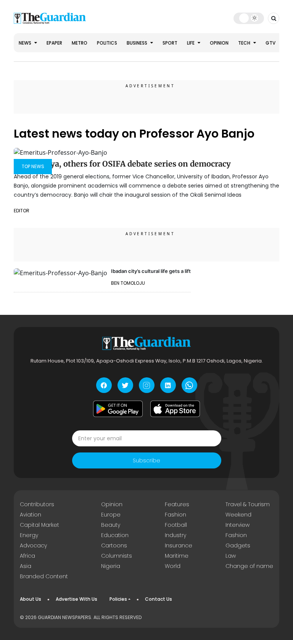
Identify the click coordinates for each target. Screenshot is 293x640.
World (172, 566)
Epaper (54, 43)
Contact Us (158, 599)
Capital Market (39, 525)
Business (137, 43)
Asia (25, 566)
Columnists (116, 556)
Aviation (30, 514)
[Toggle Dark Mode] (249, 18)
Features (177, 504)
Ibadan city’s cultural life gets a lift (151, 271)
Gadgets (237, 545)
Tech (244, 43)
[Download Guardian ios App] (175, 408)
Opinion (219, 43)
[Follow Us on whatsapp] (189, 385)
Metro (79, 43)
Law (230, 556)
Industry (175, 535)
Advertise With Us (76, 599)
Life (191, 43)
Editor (21, 210)
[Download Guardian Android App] (118, 408)
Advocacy (33, 545)
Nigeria (110, 566)
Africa (27, 556)
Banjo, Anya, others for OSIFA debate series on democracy (122, 163)
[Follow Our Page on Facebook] (104, 385)
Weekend (238, 514)
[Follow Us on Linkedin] (168, 385)
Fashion (175, 514)
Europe (111, 514)
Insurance (178, 545)
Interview (237, 525)
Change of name (249, 566)
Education (115, 535)
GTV (270, 43)
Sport (170, 43)
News (25, 43)
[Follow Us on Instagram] (147, 385)
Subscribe (146, 460)
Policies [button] (118, 599)
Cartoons (114, 545)
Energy (29, 535)
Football (176, 525)
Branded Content (44, 576)
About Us (30, 599)
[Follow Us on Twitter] (125, 385)
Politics (107, 43)
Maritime (176, 556)
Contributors (37, 504)
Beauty (110, 525)
